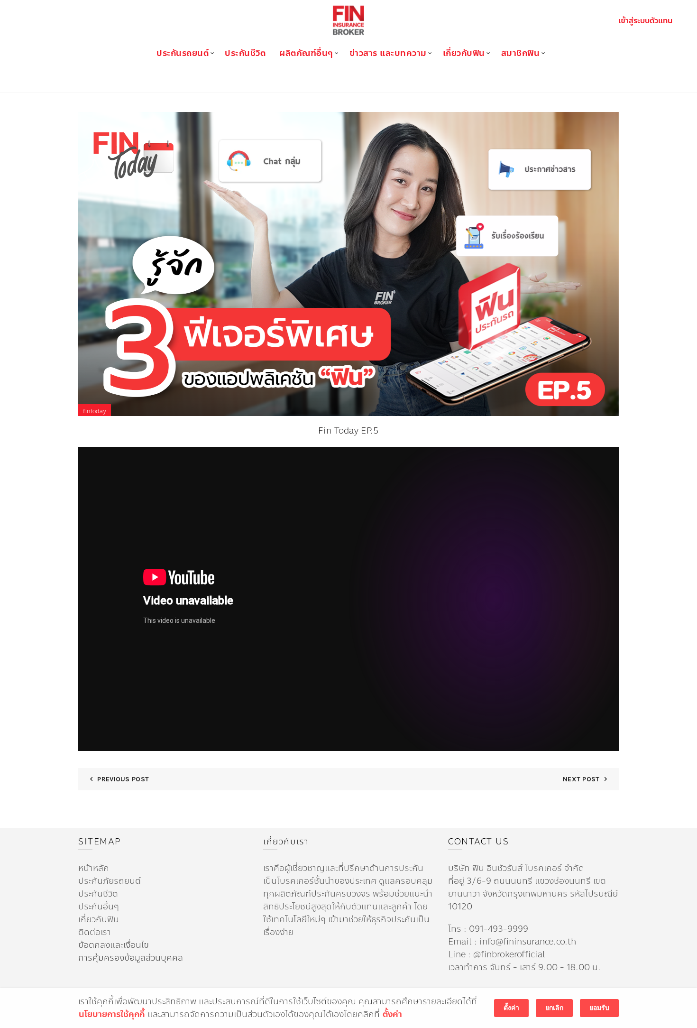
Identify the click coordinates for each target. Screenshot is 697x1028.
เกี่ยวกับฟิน (464, 53)
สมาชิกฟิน (520, 53)
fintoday (94, 411)
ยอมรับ (599, 1008)
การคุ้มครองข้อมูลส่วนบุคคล (130, 957)
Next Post (581, 779)
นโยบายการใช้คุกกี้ (112, 1014)
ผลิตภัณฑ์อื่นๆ (306, 53)
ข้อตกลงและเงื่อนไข (113, 945)
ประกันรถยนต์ (182, 53)
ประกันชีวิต (245, 53)
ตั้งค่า (392, 1014)
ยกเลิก (554, 1008)
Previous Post (123, 779)
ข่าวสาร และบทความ (388, 53)
